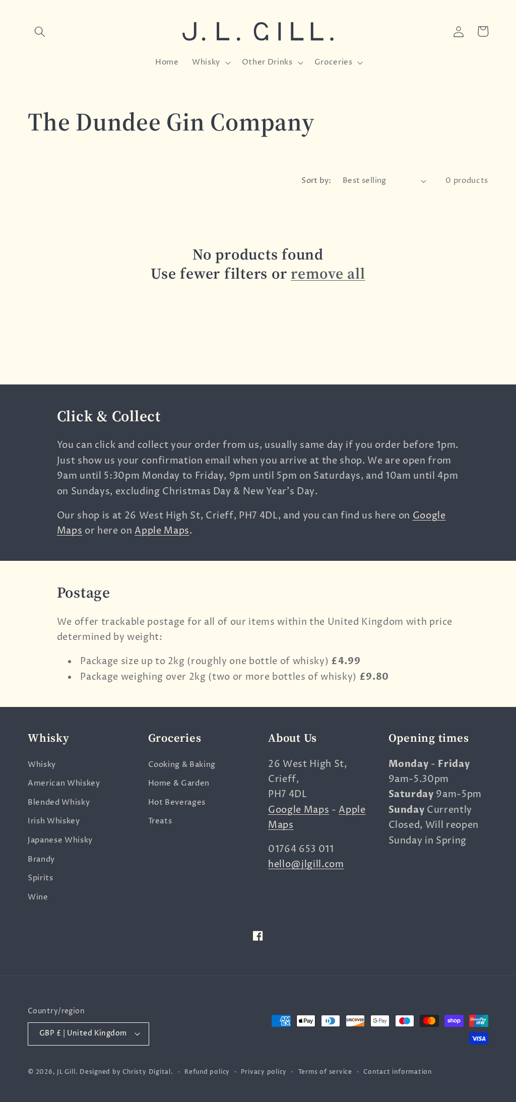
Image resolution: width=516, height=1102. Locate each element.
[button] (40, 31)
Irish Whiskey (54, 821)
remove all (328, 273)
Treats (160, 821)
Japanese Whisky (60, 840)
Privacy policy (264, 1072)
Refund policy (207, 1072)
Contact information (397, 1072)
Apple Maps (162, 531)
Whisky (42, 764)
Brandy (41, 859)
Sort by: (316, 180)
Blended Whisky (59, 802)
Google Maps (298, 810)
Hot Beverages (177, 802)
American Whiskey (64, 783)
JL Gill (66, 1072)
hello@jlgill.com (306, 865)
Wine (38, 897)
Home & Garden (179, 783)
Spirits (40, 878)
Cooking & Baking (182, 764)
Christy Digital (146, 1072)
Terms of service (325, 1072)
